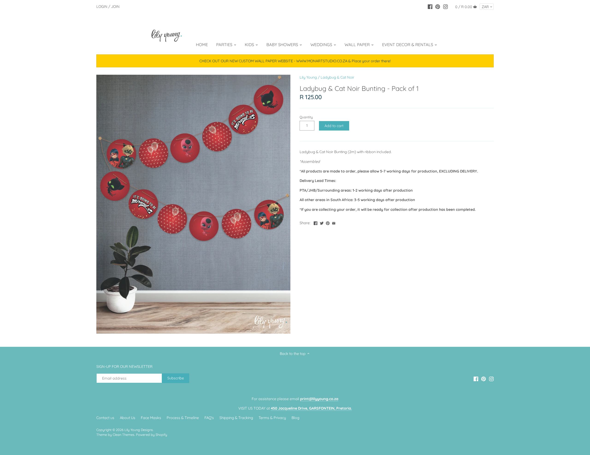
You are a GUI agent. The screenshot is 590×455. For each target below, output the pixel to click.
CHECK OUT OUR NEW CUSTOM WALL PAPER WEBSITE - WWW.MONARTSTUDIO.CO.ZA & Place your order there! (295, 61)
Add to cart (333, 125)
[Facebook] (430, 6)
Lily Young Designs (138, 430)
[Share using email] (334, 222)
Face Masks (151, 417)
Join (115, 6)
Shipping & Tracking (236, 417)
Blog (295, 417)
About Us (127, 417)
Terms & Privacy (272, 417)
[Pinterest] (437, 6)
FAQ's (209, 417)
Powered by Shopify (151, 435)
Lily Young (308, 77)
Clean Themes (123, 435)
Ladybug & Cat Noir (337, 77)
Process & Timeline (183, 417)
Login (101, 6)
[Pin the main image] (328, 222)
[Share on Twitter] (322, 222)
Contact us (105, 417)
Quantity (306, 117)
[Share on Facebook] (315, 222)
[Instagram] (445, 6)
